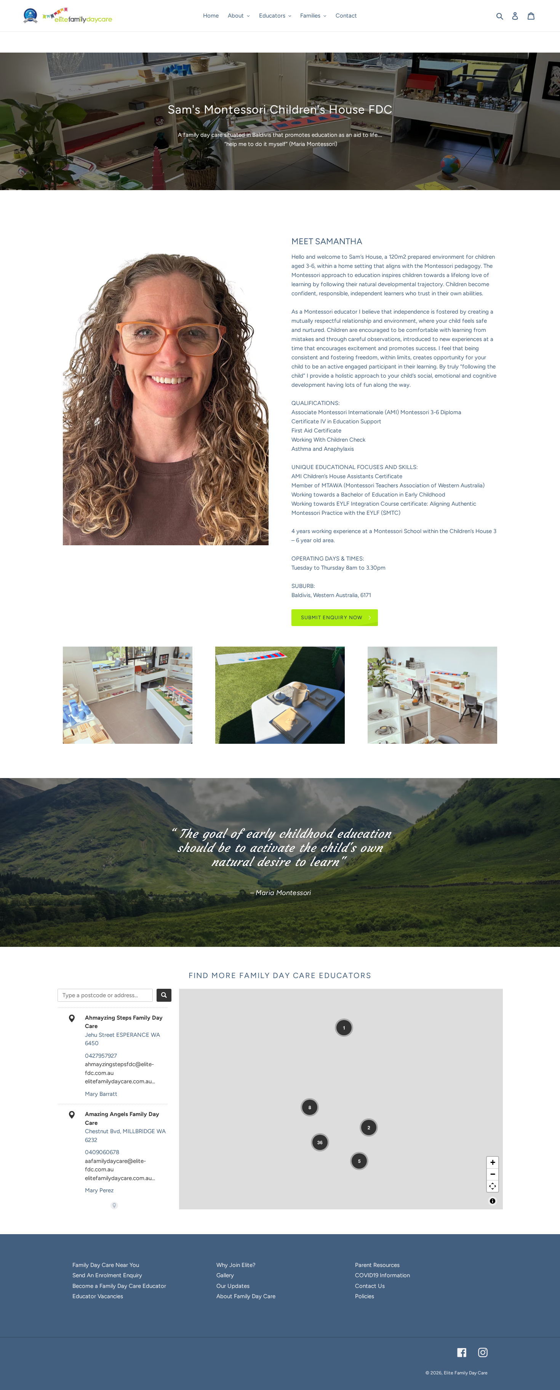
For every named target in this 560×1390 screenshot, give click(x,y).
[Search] (164, 995)
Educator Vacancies (97, 1296)
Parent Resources (377, 1265)
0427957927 (101, 1055)
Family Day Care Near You (105, 1265)
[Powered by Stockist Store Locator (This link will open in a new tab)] (114, 1205)
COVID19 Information (382, 1275)
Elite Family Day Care (466, 1373)
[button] (344, 1027)
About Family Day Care (245, 1296)
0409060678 (102, 1152)
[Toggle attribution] (492, 1201)
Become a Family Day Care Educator (119, 1286)
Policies (364, 1296)
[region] (341, 1099)
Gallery (225, 1275)
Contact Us (370, 1286)
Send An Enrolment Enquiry (107, 1275)
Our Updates (233, 1286)
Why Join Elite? (236, 1265)
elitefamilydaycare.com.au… (120, 1081)
